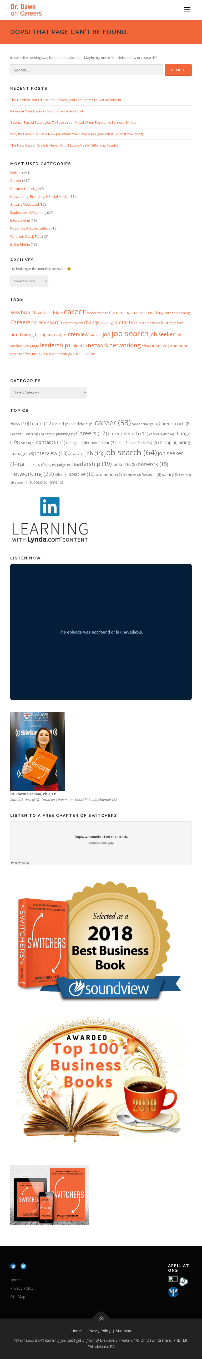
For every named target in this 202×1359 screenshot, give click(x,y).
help (172, 322)
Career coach (122, 312)
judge (34, 346)
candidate (54, 312)
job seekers (33, 464)
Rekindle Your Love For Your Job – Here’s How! (46, 111)
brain (27, 312)
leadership (54, 345)
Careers (20, 322)
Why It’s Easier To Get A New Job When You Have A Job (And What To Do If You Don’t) (76, 134)
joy (26, 346)
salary (45, 353)
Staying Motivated (24, 204)
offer (145, 346)
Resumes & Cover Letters (30, 228)
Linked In (78, 346)
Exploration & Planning (28, 212)
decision (153, 323)
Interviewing (20, 220)
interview (77, 334)
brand (39, 312)
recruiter (17, 354)
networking (125, 345)
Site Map (17, 1296)
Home (15, 1279)
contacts (123, 322)
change (91, 322)
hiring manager (50, 335)
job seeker (162, 334)
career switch (73, 323)
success (79, 353)
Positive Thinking (23, 188)
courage (140, 323)
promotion (178, 345)
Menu (187, 9)
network (98, 345)
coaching (106, 323)
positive (158, 345)
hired (15, 334)
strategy (65, 353)
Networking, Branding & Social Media (39, 196)
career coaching (150, 312)
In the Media (20, 244)
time (91, 353)
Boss (15, 312)
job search (130, 333)
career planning (177, 312)
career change (97, 313)
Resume (31, 353)
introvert (95, 335)
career (74, 311)
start (55, 354)
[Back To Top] (101, 1318)
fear (165, 322)
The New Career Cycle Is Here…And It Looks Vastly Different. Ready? (64, 145)
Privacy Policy (21, 1288)
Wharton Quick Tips (25, 236)
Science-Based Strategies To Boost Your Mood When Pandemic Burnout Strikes (73, 122)
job (106, 334)
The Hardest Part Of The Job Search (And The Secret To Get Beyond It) (65, 99)
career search (46, 322)
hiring (28, 335)
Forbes (15, 172)
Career (15, 180)
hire (180, 322)
